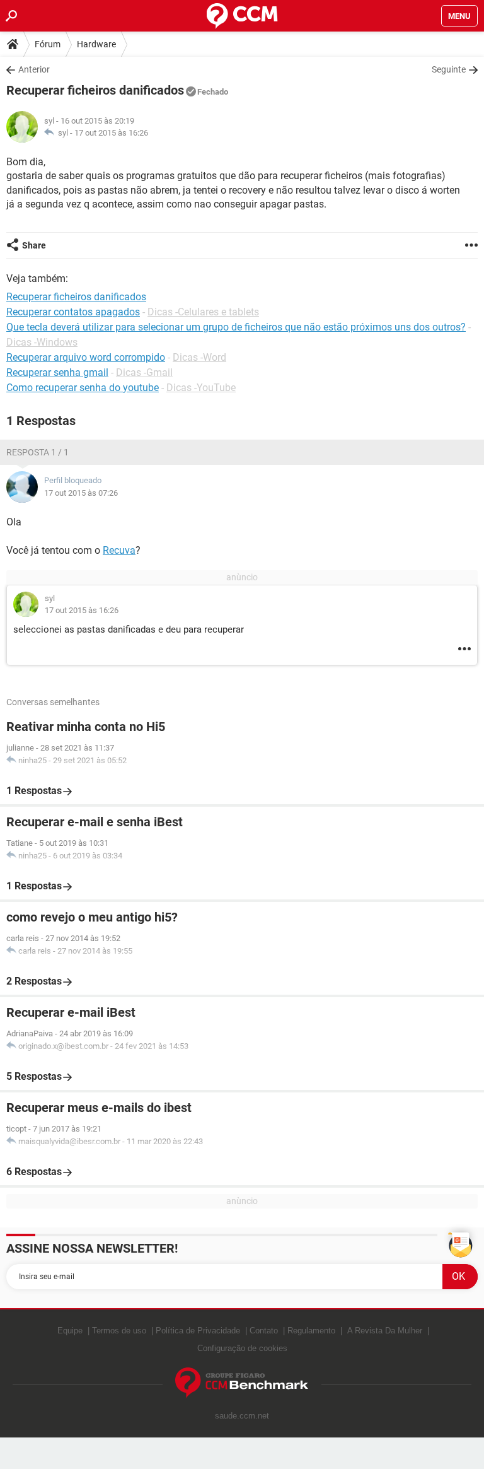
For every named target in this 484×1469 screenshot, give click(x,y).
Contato (264, 1330)
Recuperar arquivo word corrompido (85, 357)
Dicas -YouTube (201, 388)
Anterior (34, 69)
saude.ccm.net (242, 1415)
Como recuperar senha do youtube (82, 388)
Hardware (96, 44)
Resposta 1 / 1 (37, 452)
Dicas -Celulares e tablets (203, 312)
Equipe (70, 1330)
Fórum (47, 44)
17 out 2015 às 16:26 (111, 133)
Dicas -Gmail (144, 372)
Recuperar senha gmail (57, 372)
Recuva (119, 550)
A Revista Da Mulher (384, 1330)
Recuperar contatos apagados (73, 312)
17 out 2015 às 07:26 (81, 493)
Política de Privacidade (198, 1330)
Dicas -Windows (42, 342)
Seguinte (449, 69)
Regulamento (311, 1330)
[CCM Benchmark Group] (242, 1382)
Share (34, 245)
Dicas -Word (199, 357)
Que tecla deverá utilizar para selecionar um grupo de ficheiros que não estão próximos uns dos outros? (236, 327)
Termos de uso (119, 1330)
